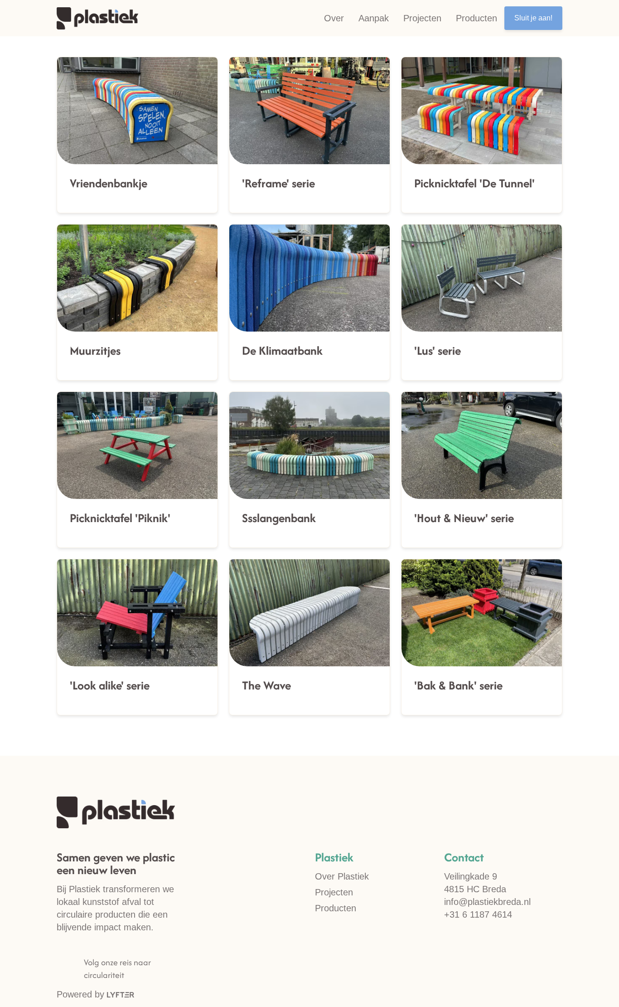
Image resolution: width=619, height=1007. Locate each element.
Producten (476, 18)
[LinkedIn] (77, 969)
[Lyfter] (120, 994)
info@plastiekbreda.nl (487, 902)
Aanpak (373, 18)
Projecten (422, 18)
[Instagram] (63, 969)
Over (334, 18)
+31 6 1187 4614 (478, 914)
